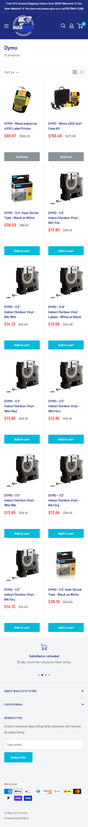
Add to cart (22, 251)
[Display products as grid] (75, 72)
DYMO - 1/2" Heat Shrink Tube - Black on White (65, 592)
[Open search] (63, 25)
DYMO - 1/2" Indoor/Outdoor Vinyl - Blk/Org (63, 500)
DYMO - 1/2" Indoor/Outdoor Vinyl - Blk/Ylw (63, 218)
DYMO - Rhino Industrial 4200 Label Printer (20, 126)
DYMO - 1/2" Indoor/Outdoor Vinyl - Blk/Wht (19, 312)
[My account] (71, 25)
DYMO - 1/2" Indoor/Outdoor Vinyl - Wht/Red (19, 406)
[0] (80, 25)
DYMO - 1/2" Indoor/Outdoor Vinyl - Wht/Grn (63, 406)
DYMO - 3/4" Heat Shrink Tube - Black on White (21, 215)
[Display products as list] (82, 72)
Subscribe (18, 757)
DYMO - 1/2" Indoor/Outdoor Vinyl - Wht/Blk (19, 500)
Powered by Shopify (16, 818)
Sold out (22, 157)
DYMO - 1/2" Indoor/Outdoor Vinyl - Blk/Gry (19, 594)
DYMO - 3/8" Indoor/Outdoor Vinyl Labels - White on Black (64, 312)
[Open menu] (6, 26)
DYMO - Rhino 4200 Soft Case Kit (65, 126)
